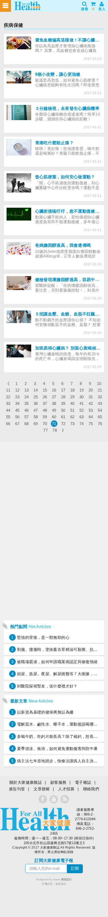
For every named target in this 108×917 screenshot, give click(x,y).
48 (45, 410)
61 (63, 417)
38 (54, 403)
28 (63, 397)
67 (17, 423)
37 (45, 403)
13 (26, 390)
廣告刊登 (17, 789)
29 (72, 397)
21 (100, 390)
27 (54, 397)
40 (72, 403)
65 (100, 417)
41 (81, 403)
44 (8, 410)
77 (45, 430)
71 (54, 423)
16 (54, 390)
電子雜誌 (83, 782)
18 (72, 390)
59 (45, 417)
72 (63, 423)
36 (36, 403)
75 (91, 423)
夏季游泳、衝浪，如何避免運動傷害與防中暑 (57, 748)
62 (72, 417)
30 (81, 397)
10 (99, 383)
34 (17, 403)
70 (45, 423)
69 (36, 423)
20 (91, 390)
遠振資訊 (60, 883)
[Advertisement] (54, 564)
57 (26, 417)
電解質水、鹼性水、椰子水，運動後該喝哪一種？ (61, 724)
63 (81, 417)
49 (54, 410)
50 (63, 410)
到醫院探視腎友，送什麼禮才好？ (47, 686)
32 (100, 397)
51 (72, 410)
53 (91, 410)
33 (8, 403)
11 (8, 390)
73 (72, 423)
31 (91, 397)
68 (26, 423)
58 (36, 417)
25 (36, 397)
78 (54, 430)
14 (36, 390)
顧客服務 (58, 782)
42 (91, 403)
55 (8, 417)
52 (81, 410)
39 (63, 403)
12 (17, 390)
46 (26, 410)
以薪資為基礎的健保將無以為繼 (45, 712)
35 (26, 403)
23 (17, 397)
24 (26, 397)
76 (100, 423)
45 (17, 410)
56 (17, 417)
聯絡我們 (91, 789)
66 (8, 423)
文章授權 (42, 789)
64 (91, 417)
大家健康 (35, 819)
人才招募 (66, 789)
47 (36, 410)
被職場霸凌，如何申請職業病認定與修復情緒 (57, 661)
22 (8, 397)
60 (54, 417)
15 (45, 390)
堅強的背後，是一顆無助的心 (43, 637)
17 (63, 390)
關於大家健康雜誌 (25, 782)
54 (100, 410)
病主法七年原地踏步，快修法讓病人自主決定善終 (61, 761)
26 (45, 397)
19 (81, 390)
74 (81, 423)
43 (100, 403)
